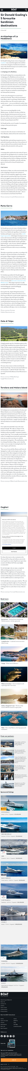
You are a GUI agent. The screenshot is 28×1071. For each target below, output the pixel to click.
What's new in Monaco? (12, 663)
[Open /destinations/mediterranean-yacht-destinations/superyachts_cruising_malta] (14, 718)
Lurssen (3, 963)
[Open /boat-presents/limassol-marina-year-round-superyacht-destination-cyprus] (7, 768)
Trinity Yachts (4, 880)
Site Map (16, 1024)
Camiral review (5, 641)
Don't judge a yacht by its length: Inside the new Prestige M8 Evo (20, 743)
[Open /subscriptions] (10, 1044)
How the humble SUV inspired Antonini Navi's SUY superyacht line (20, 751)
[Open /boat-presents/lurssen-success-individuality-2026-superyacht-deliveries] (7, 784)
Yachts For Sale (4, 1020)
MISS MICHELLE (6, 834)
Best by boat (4, 619)
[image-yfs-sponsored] (3, 810)
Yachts (2, 1018)
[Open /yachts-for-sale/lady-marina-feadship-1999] (14, 891)
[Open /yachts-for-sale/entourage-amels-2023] (14, 803)
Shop (15, 1022)
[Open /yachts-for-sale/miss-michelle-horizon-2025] (14, 825)
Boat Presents (4, 1028)
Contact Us (3, 1003)
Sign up (14, 1060)
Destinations (4, 1024)
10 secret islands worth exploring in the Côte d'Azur (12, 684)
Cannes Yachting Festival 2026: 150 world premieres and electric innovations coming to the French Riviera (21, 759)
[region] (14, 535)
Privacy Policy (4, 1011)
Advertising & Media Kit (6, 1000)
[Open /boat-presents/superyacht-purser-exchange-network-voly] (7, 776)
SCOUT (3, 983)
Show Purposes (14, 551)
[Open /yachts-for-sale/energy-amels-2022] (14, 913)
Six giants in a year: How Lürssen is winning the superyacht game (20, 784)
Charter (2, 1022)
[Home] (14, 10)
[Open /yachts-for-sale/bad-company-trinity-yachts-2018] (14, 869)
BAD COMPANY (6, 878)
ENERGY (4, 922)
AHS (2, 856)
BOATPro (16, 1020)
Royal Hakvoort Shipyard (7, 985)
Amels (2, 814)
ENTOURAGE (5, 812)
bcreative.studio (18, 1026)
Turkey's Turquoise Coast (8, 706)
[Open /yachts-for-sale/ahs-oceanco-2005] (14, 847)
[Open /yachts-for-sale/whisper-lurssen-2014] (14, 952)
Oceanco (3, 858)
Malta (2, 728)
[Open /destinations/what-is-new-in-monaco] (14, 654)
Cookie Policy (4, 1009)
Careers (2, 1005)
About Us (3, 1001)
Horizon (3, 836)
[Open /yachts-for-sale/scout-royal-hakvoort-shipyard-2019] (14, 974)
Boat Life (3, 1026)
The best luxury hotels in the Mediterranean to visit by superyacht (12, 620)
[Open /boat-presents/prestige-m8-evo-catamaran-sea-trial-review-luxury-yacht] (7, 743)
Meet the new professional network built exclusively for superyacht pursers (21, 776)
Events (15, 1018)
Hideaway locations (6, 684)
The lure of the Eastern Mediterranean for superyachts (12, 706)
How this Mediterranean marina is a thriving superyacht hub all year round (20, 768)
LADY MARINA (5, 900)
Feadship (3, 902)
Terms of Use (4, 1007)
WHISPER (4, 961)
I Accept (14, 548)
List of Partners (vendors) (6, 544)
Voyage (3, 663)
